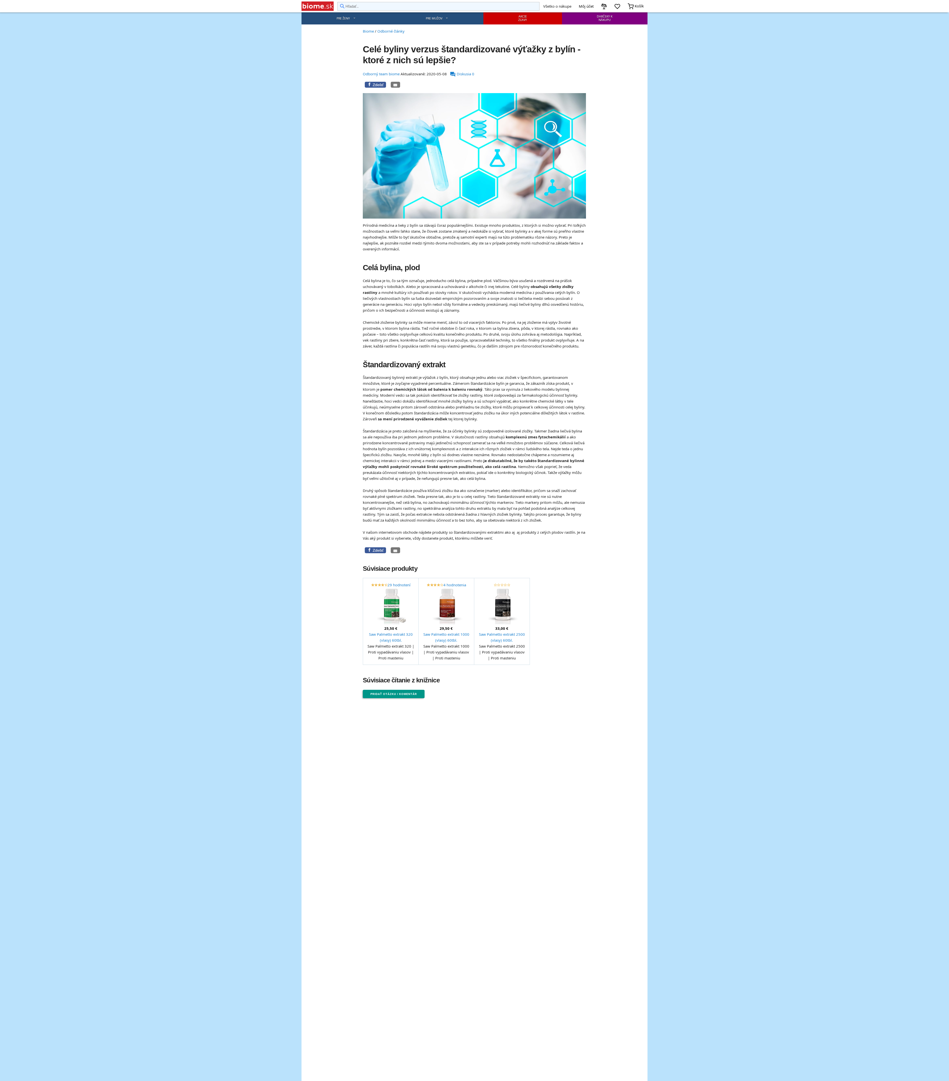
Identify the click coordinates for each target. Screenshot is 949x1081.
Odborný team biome (381, 73)
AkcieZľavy (522, 18)
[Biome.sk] (318, 6)
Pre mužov (434, 18)
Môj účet (586, 6)
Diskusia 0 (462, 73)
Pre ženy (343, 18)
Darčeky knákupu (604, 18)
